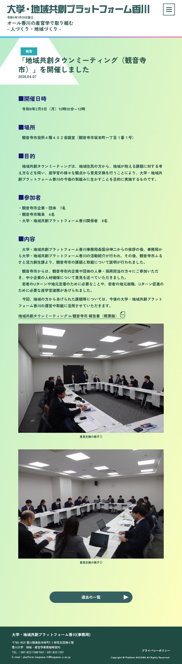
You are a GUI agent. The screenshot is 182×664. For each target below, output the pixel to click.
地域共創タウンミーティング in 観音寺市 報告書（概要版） (68, 316)
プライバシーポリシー (156, 650)
